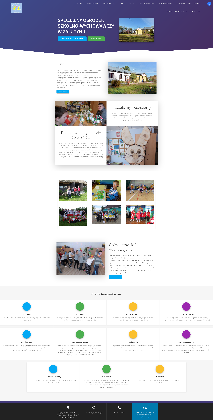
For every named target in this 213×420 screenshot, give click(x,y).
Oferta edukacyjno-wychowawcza (72, 38)
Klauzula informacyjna (176, 11)
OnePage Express (144, 417)
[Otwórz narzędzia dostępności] (209, 4)
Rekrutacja (92, 4)
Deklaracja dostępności (188, 4)
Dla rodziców (165, 4)
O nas (79, 4)
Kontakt (196, 11)
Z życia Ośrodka (146, 4)
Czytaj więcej (63, 91)
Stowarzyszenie (126, 4)
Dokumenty (108, 4)
